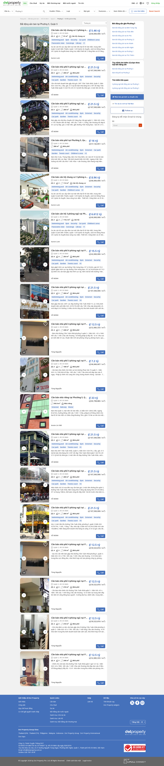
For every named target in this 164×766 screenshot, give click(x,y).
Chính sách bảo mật (73, 761)
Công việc (21, 705)
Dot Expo (21, 737)
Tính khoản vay (109, 702)
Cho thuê (33, 3)
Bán (25, 3)
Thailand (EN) (23, 733)
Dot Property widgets (111, 705)
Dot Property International (90, 733)
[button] (45, 30)
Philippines (44, 733)
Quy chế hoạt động (25, 708)
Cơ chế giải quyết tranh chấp (28, 712)
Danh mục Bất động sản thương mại (63, 722)
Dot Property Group (71, 733)
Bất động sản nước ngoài (59, 712)
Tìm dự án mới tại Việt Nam (124, 104)
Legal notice (87, 761)
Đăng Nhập (155, 3)
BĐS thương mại (53, 3)
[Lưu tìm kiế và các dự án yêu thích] (147, 3)
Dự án (42, 3)
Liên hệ (90, 702)
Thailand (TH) (34, 733)
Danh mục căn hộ (56, 718)
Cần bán (53, 702)
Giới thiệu (21, 702)
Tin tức (81, 3)
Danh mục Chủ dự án (57, 715)
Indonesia (59, 733)
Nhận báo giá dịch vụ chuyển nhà (126, 97)
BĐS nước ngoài (69, 3)
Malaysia (52, 733)
